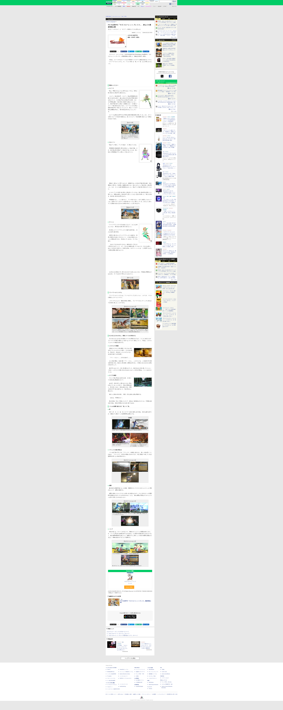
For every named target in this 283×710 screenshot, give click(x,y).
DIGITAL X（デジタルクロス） (126, 678)
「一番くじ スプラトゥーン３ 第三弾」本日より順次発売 (169, 213)
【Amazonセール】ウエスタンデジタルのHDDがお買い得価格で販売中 (169, 155)
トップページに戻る (130, 658)
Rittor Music (137, 667)
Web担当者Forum (110, 671)
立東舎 (137, 676)
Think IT (108, 669)
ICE (161, 667)
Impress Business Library (125, 673)
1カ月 (174, 18)
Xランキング (161, 81)
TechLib (150, 688)
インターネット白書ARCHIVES (113, 689)
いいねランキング (171, 82)
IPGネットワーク (163, 680)
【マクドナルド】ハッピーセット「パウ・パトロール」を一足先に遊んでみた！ (169, 315)
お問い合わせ (120, 694)
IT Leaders (109, 676)
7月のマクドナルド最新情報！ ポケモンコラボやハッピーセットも (168, 283)
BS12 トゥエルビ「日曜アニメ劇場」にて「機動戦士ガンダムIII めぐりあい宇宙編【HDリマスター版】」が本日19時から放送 (169, 147)
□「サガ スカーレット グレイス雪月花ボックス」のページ (122, 635)
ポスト (114, 51)
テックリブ (149, 686)
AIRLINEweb (151, 669)
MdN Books (151, 682)
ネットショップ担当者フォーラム (126, 671)
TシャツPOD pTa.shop (166, 682)
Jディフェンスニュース (153, 671)
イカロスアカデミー (153, 678)
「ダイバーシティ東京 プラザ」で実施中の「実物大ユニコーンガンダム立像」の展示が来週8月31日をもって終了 (167, 25)
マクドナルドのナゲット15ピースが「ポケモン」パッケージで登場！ (169, 301)
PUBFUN (162, 676)
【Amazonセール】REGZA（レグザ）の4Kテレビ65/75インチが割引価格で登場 (169, 185)
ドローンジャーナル (111, 678)
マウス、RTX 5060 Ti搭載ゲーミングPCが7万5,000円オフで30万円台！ (169, 60)
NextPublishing (123, 686)
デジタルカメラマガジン (112, 684)
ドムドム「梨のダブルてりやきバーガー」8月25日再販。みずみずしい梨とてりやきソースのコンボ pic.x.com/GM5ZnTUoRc (167, 107)
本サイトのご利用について (111, 694)
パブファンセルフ (165, 677)
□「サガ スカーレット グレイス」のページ (118, 633)
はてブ (132, 51)
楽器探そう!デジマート (140, 671)
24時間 (163, 18)
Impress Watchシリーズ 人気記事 (167, 259)
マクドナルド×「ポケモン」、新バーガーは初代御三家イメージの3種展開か (169, 309)
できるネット (110, 686)
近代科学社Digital (139, 686)
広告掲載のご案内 (128, 694)
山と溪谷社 (136, 678)
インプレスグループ (161, 694)
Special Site (162, 40)
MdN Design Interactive (153, 684)
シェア (125, 51)
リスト (118, 51)
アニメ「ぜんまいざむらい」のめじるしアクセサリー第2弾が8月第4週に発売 (169, 139)
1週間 (169, 18)
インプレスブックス (124, 684)
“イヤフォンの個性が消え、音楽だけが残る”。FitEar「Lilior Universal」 (169, 55)
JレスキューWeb (152, 676)
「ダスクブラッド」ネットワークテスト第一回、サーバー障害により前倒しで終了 (169, 245)
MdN (148, 680)
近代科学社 (136, 684)
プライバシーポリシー (146, 694)
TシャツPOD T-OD (140, 673)
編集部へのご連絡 (136, 694)
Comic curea (164, 671)
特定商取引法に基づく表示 (172, 694)
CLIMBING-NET (139, 682)
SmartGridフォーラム (124, 669)
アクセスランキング (163, 16)
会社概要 (154, 694)
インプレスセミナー (124, 676)
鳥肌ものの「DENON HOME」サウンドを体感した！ (169, 65)
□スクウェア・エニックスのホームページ (118, 631)
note (139, 51)
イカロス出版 (150, 667)
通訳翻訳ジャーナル (153, 673)
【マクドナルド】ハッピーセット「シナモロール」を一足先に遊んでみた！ (169, 320)
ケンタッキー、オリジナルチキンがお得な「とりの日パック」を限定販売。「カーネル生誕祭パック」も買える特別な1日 (167, 274)
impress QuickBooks (166, 673)
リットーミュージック (140, 669)
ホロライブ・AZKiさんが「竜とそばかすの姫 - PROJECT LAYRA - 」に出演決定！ (169, 252)
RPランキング (160, 82)
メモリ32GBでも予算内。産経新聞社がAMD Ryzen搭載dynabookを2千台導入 (169, 45)
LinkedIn (146, 51)
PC (138, 6)
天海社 (163, 669)
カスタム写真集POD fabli (167, 684)
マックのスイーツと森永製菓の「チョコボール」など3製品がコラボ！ (169, 325)
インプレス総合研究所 (111, 673)
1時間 (158, 18)
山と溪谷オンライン (140, 680)
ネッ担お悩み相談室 (111, 680)
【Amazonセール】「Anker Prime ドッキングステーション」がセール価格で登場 (169, 175)
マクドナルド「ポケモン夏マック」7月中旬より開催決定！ (169, 292)
